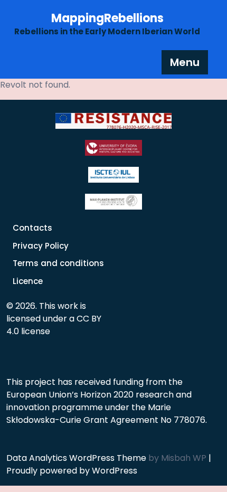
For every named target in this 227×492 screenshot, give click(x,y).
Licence (28, 281)
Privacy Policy (41, 245)
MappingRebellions (107, 18)
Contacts (32, 227)
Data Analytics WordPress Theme (77, 458)
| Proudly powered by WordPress (108, 464)
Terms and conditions (58, 263)
